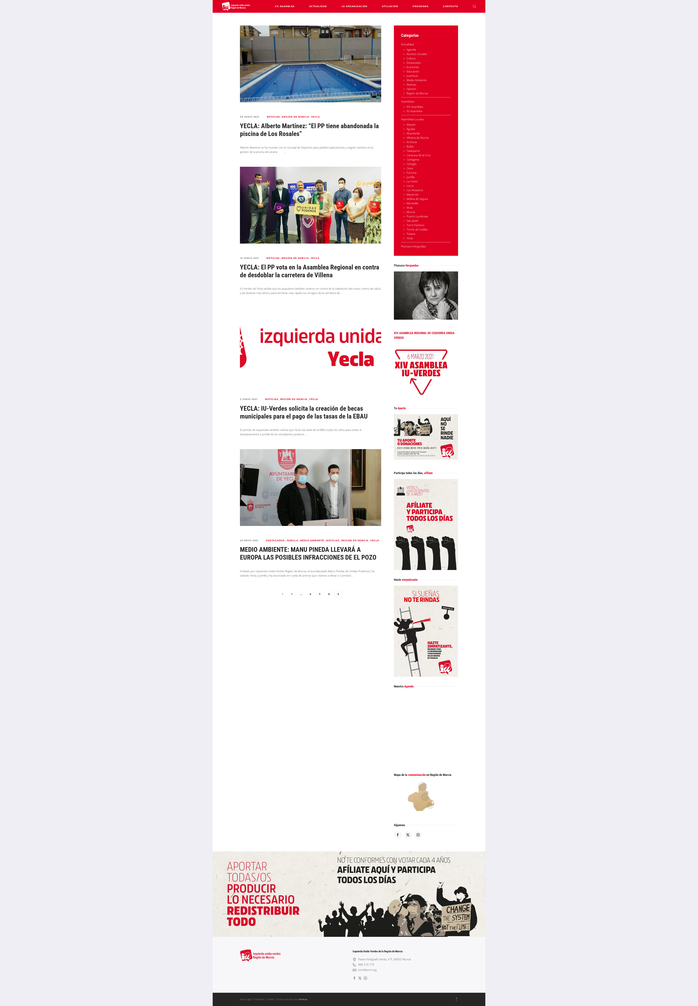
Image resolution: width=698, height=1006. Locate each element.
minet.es (302, 999)
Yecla (315, 116)
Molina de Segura (417, 199)
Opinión (411, 89)
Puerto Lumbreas (417, 216)
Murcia (411, 212)
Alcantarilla (413, 133)
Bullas (410, 146)
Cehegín (411, 164)
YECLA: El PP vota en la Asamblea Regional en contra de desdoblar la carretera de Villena (309, 271)
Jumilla (292, 540)
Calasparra (413, 151)
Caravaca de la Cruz (419, 155)
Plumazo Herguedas (413, 246)
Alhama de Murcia (418, 137)
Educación (413, 71)
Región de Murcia (295, 116)
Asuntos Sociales (417, 54)
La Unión (412, 181)
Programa (420, 6)
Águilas (411, 129)
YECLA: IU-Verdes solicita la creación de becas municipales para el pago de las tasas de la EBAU (304, 412)
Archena (412, 142)
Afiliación (390, 6)
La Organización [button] (355, 6)
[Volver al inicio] (236, 6)
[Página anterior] (282, 594)
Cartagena (413, 159)
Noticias (273, 116)
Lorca (410, 186)
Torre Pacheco (415, 225)
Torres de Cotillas (417, 229)
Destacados (275, 540)
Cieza (410, 168)
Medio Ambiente (312, 540)
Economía (413, 67)
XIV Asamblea (415, 107)
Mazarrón (413, 194)
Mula (410, 207)
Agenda (411, 49)
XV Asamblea (285, 6)
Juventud (412, 76)
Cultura (411, 58)
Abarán (411, 124)
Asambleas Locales (412, 119)
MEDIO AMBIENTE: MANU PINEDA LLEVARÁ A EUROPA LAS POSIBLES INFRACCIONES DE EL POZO (308, 553)
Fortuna (411, 172)
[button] (474, 6)
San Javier (412, 220)
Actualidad (318, 6)
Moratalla (412, 203)
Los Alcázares (415, 190)
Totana (411, 234)
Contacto (450, 6)
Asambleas (407, 101)
